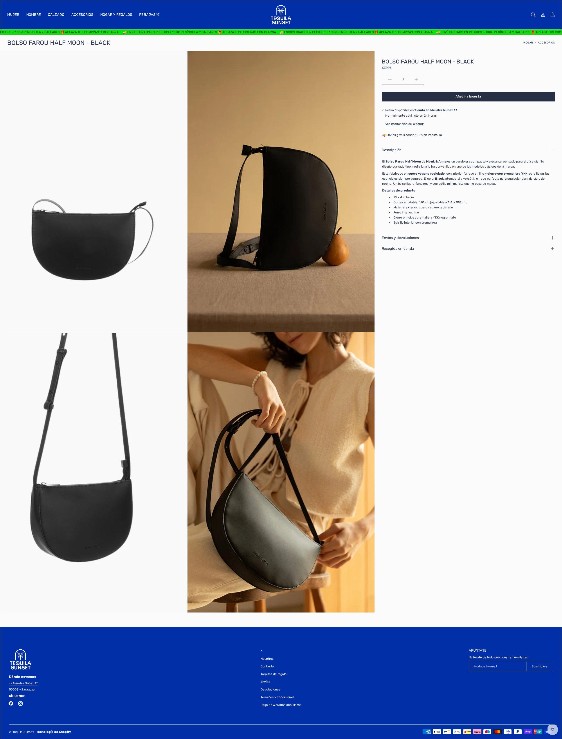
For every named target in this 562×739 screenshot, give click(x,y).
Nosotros (267, 659)
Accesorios (546, 42)
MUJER (13, 15)
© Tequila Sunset (21, 732)
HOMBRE (33, 15)
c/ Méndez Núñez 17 (23, 683)
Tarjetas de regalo (274, 674)
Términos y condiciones (278, 697)
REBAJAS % (149, 15)
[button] (11, 703)
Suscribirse (540, 666)
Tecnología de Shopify (53, 732)
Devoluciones (270, 689)
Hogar (528, 42)
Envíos (265, 682)
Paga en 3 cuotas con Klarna (281, 705)
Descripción (392, 150)
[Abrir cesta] (552, 15)
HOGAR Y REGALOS (116, 15)
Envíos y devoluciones (400, 238)
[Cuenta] (543, 15)
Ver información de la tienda (405, 124)
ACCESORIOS (82, 15)
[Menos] (390, 79)
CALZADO (56, 15)
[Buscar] (533, 15)
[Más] (416, 79)
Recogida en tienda (398, 248)
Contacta (267, 666)
